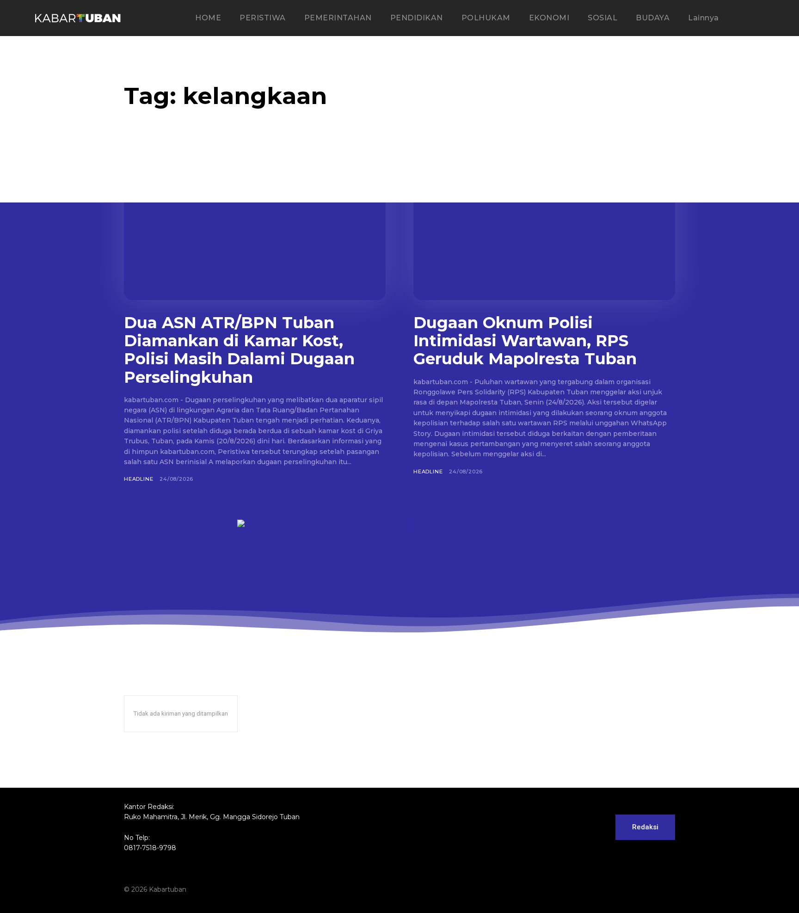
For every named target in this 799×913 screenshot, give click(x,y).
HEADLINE (138, 479)
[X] (651, 889)
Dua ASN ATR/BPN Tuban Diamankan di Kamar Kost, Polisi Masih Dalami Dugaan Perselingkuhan (239, 349)
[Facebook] (598, 889)
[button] (757, 18)
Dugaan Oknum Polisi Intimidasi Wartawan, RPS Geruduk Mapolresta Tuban (525, 340)
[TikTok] (633, 889)
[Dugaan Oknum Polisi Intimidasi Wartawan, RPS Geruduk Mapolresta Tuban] (544, 228)
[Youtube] (668, 889)
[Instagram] (615, 889)
